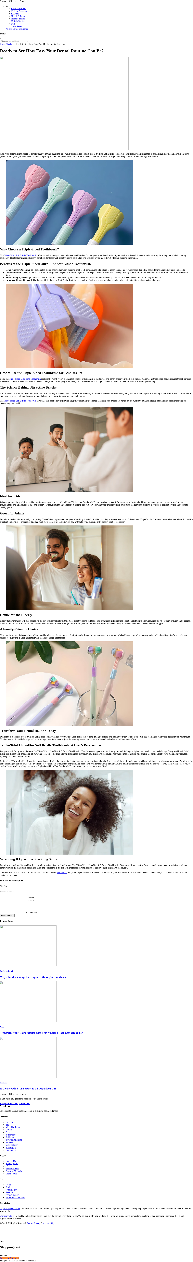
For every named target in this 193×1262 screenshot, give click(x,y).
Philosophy (11, 1147)
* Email (30, 900)
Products (18, 29)
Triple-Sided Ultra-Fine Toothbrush (25, 379)
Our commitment (7, 1216)
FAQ (8, 1166)
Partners (9, 1142)
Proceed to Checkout (9, 1258)
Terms (29, 1223)
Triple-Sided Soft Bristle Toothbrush (20, 255)
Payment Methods (14, 1171)
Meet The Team (13, 1127)
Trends (25, 29)
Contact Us (11, 1161)
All (7, 29)
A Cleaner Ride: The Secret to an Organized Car (28, 1088)
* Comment (31, 912)
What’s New (11, 1190)
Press (8, 1132)
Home (3, 44)
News (11, 29)
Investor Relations (14, 1140)
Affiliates (10, 1137)
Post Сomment (7, 915)
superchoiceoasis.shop (10, 1208)
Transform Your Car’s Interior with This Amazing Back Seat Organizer (41, 1032)
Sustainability (12, 1145)
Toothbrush (62, 872)
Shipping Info (12, 1163)
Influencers (11, 1135)
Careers (9, 1129)
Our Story (10, 1122)
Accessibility (48, 1223)
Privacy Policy (12, 1195)
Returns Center (12, 1168)
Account (9, 1192)
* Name (30, 897)
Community (11, 1150)
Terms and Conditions (15, 1197)
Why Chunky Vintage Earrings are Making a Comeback (33, 977)
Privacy (37, 1223)
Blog (8, 44)
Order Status (11, 1173)
